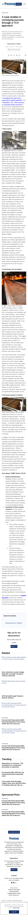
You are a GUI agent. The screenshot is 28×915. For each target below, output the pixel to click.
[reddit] (16, 55)
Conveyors (5, 12)
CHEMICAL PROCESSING (14, 889)
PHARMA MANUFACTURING (14, 893)
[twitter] (14, 55)
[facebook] (8, 55)
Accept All (14, 911)
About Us (4, 900)
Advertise (9, 900)
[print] (25, 55)
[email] (19, 55)
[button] (3, 4)
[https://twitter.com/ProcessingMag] (16, 882)
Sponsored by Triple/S (14, 43)
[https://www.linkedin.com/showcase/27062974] (13, 882)
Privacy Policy (16, 907)
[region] (14, 908)
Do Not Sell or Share (17, 900)
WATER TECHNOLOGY (14, 895)
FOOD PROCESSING (14, 891)
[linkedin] (11, 55)
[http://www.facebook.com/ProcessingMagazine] (11, 882)
